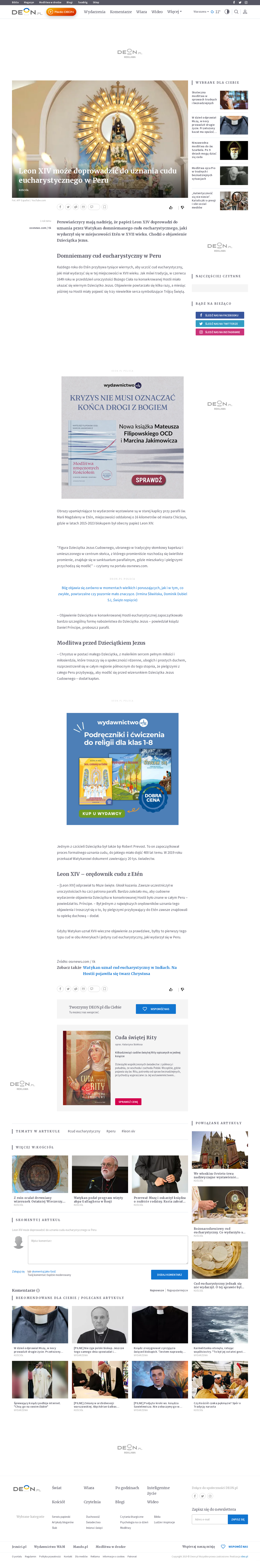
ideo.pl (244, 1556)
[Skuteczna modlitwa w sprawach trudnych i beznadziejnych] (234, 100)
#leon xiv (128, 1131)
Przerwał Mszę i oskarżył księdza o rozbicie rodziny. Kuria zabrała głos (160, 1201)
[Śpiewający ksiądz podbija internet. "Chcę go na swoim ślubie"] (40, 1379)
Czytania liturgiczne (132, 1517)
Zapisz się (238, 1519)
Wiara (141, 12)
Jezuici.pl (19, 1547)
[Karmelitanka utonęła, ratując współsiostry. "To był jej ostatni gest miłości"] (220, 1325)
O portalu (17, 1556)
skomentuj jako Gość (44, 1271)
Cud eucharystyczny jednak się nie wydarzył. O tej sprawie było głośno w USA (219, 1287)
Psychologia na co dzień (134, 1522)
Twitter (240, 2)
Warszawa (200, 11)
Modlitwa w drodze (50, 2)
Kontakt (68, 1556)
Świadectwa (93, 1522)
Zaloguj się (18, 1271)
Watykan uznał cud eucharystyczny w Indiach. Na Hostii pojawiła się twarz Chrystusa (130, 970)
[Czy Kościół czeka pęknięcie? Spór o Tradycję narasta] (220, 1379)
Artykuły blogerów (63, 1522)
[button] (227, 12)
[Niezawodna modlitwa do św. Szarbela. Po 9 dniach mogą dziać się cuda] (234, 150)
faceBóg (83, 2)
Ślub (54, 1528)
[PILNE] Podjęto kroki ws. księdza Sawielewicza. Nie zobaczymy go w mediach (156, 1406)
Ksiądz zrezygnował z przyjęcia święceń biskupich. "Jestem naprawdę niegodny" (158, 1351)
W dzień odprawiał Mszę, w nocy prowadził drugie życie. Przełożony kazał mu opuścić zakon (204, 126)
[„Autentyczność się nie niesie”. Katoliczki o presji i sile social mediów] (234, 201)
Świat (56, 1488)
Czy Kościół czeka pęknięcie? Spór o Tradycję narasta (217, 1405)
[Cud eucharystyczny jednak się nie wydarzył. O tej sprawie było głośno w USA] (220, 1260)
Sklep (96, 2)
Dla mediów (81, 1556)
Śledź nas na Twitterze (221, 324)
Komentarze (121, 12)
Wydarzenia (94, 12)
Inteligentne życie (158, 1491)
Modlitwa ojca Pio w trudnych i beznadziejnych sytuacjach (203, 173)
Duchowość (93, 1517)
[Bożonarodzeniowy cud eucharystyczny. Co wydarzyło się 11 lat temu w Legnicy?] (220, 1205)
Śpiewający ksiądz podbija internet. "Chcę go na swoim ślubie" (37, 1405)
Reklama (95, 1556)
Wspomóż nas (160, 1009)
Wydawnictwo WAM (49, 1547)
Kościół (24, 190)
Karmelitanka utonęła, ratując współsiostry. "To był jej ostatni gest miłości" (218, 1351)
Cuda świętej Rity (136, 1038)
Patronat (132, 1556)
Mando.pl (80, 1547)
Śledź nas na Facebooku (221, 315)
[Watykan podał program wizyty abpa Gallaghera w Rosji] (100, 1174)
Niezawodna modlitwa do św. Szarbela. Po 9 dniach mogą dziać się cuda (204, 150)
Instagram (246, 2)
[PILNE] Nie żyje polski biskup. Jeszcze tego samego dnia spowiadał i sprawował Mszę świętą (99, 1351)
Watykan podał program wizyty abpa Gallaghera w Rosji (98, 1199)
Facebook (234, 2)
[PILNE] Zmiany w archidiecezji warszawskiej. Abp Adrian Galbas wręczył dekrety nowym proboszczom (99, 1406)
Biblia (15, 2)
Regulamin (30, 1556)
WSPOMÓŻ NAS (238, 1546)
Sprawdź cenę (128, 1102)
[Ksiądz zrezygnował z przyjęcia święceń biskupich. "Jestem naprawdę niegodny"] (160, 1325)
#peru (111, 1131)
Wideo (157, 12)
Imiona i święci (94, 1528)
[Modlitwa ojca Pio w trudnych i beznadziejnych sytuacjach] (234, 175)
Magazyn (29, 2)
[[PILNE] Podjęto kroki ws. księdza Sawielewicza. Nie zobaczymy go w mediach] (160, 1379)
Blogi (70, 2)
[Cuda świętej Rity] (87, 1068)
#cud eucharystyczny (84, 1131)
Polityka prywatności (50, 1556)
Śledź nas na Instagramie (222, 332)
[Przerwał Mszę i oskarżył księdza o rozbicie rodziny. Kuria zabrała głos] (160, 1174)
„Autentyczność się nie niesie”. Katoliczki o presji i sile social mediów (204, 200)
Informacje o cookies (113, 1556)
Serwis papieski (61, 1517)
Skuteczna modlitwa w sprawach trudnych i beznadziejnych (204, 98)
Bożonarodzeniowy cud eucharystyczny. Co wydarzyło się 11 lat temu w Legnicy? (220, 1232)
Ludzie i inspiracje (164, 1522)
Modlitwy (125, 1528)
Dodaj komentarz (169, 1274)
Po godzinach (127, 1488)
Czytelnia (92, 1502)
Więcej (173, 11)
